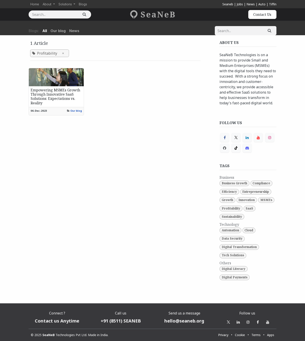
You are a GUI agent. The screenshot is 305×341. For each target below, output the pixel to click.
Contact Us (262, 14)
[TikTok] (236, 148)
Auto (261, 4)
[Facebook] (224, 137)
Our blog (76, 110)
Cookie (240, 335)
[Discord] (247, 148)
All (44, 31)
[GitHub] (224, 148)
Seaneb (227, 4)
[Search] (84, 14)
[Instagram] (269, 137)
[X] (236, 137)
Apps (270, 335)
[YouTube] (258, 137)
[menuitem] (35, 4)
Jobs (240, 4)
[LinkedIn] (247, 137)
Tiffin (272, 4)
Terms (256, 335)
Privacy (223, 335)
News (251, 4)
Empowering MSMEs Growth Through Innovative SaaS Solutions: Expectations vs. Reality (55, 96)
